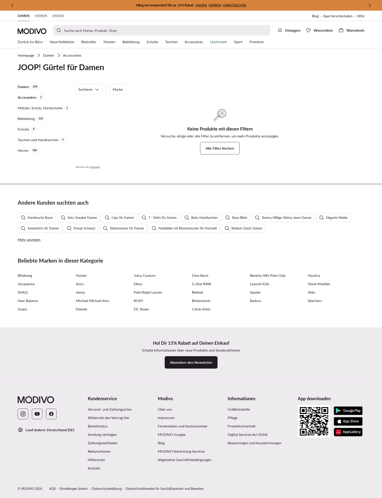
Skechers (315, 300)
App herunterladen (337, 16)
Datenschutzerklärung (107, 488)
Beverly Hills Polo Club (267, 275)
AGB (52, 488)
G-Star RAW (201, 284)
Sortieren (85, 89)
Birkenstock (201, 300)
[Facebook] (51, 414)
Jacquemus (26, 284)
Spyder (255, 292)
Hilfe (360, 16)
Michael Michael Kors (92, 300)
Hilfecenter (96, 460)
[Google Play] (348, 410)
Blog (315, 16)
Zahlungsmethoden (103, 443)
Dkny (138, 284)
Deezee (81, 309)
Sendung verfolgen (102, 434)
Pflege (232, 417)
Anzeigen (95, 167)
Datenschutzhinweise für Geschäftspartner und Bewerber (165, 488)
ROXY (138, 300)
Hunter (81, 275)
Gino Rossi (200, 275)
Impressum (166, 417)
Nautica (314, 275)
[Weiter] (369, 5)
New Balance (28, 300)
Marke (118, 89)
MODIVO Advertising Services (181, 451)
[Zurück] (12, 5)
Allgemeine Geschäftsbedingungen (184, 460)
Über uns (165, 409)
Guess (22, 309)
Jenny (80, 292)
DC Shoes (141, 309)
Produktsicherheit (242, 426)
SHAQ (23, 292)
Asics (80, 284)
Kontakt (94, 468)
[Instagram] (23, 414)
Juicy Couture (144, 275)
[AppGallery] (348, 432)
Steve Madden (319, 284)
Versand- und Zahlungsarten (110, 409)
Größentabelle (239, 409)
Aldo (311, 292)
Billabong (25, 275)
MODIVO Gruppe (171, 434)
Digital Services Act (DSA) (247, 434)
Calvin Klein (201, 309)
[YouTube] (37, 414)
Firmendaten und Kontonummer (183, 426)
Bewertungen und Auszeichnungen (254, 443)
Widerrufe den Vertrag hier (109, 417)
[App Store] (348, 421)
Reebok (197, 292)
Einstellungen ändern (73, 488)
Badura (255, 300)
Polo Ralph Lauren (148, 292)
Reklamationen (99, 451)
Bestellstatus (98, 426)
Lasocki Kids (259, 284)
